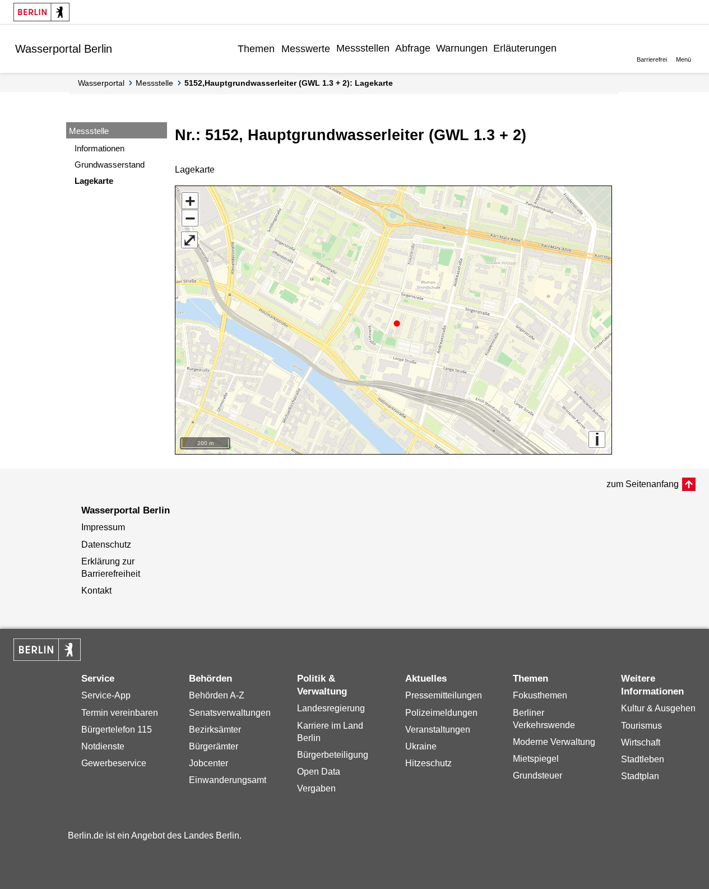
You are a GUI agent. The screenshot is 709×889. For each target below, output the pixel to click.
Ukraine (421, 746)
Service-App (106, 695)
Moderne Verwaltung (554, 742)
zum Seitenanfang (642, 484)
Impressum (103, 527)
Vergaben (316, 788)
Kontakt (96, 590)
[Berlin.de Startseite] (41, 12)
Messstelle (154, 82)
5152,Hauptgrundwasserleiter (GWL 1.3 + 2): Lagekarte (288, 82)
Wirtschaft (640, 742)
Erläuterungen (525, 48)
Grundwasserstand (110, 164)
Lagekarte (94, 181)
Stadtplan (640, 776)
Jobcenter (208, 763)
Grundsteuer (537, 775)
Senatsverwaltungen (230, 712)
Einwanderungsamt (227, 780)
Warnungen (462, 48)
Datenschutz (106, 544)
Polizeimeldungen (441, 712)
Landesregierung (331, 708)
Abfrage (412, 48)
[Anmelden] (567, 48)
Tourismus (641, 725)
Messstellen (363, 48)
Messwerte (305, 48)
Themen (256, 48)
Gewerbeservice (113, 763)
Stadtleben (642, 759)
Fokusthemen (540, 695)
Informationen (99, 148)
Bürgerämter (213, 746)
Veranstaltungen (437, 729)
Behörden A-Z (216, 695)
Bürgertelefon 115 (116, 729)
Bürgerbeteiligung (332, 755)
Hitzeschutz (428, 763)
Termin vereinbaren (119, 712)
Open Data (318, 771)
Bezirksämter (215, 729)
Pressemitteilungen (443, 695)
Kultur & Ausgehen (658, 708)
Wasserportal (101, 82)
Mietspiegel (536, 758)
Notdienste (102, 746)
